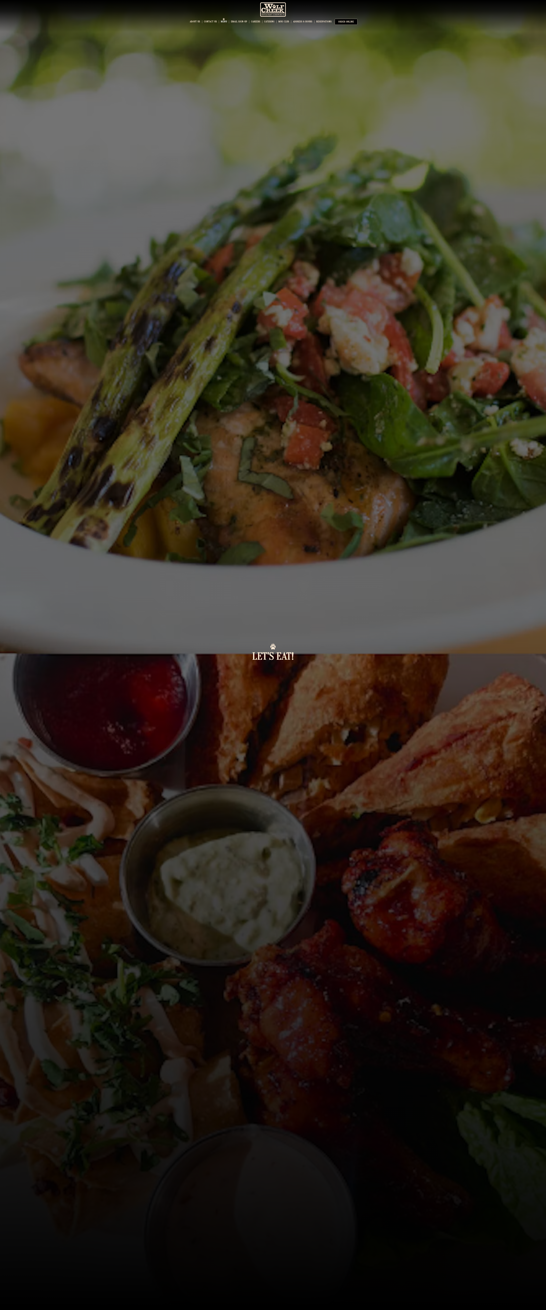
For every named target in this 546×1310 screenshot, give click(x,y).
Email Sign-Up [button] (239, 21)
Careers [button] (255, 21)
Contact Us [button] (210, 21)
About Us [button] (195, 21)
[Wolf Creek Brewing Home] (273, 9)
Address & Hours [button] (302, 21)
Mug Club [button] (283, 21)
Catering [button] (269, 21)
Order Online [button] (346, 21)
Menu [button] (224, 21)
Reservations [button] (324, 21)
